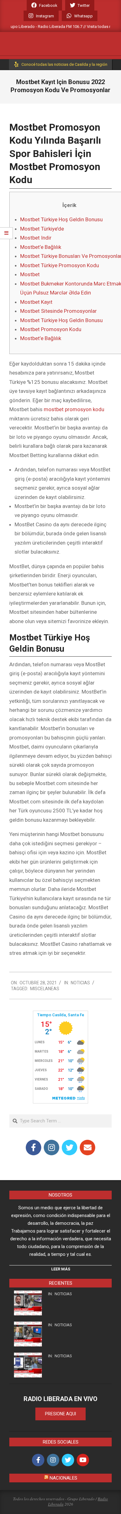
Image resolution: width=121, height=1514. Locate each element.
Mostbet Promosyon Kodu (50, 329)
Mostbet (30, 274)
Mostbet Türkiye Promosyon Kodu (59, 265)
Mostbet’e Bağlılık (40, 247)
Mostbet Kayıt (36, 302)
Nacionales (63, 1478)
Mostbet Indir (36, 238)
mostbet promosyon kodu (74, 409)
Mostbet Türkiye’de (42, 229)
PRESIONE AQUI (60, 1413)
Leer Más (60, 1269)
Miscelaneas (44, 988)
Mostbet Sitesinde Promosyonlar (58, 311)
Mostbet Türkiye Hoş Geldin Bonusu (61, 219)
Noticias (80, 982)
